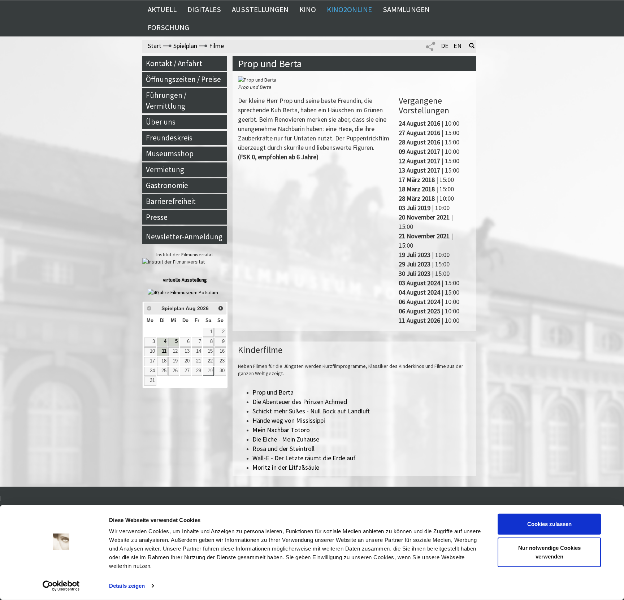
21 (198, 361)
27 (187, 370)
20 (187, 361)
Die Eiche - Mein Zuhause (285, 439)
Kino (307, 9)
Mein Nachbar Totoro (281, 430)
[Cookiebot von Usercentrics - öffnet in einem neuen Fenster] (61, 586)
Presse (157, 217)
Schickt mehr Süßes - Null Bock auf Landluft (311, 411)
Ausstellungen (260, 9)
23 (222, 361)
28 (198, 370)
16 (222, 351)
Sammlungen (406, 9)
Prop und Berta (273, 392)
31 (152, 380)
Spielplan (185, 46)
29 (210, 370)
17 (152, 361)
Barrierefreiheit (171, 201)
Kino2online (349, 9)
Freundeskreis (169, 138)
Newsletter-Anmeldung (184, 237)
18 (163, 361)
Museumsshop (170, 153)
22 (210, 361)
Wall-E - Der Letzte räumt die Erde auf (304, 458)
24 (152, 370)
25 (163, 370)
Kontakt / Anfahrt (174, 63)
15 (210, 351)
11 (164, 351)
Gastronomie (167, 185)
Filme (216, 46)
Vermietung (165, 169)
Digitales (204, 9)
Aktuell (162, 9)
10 (152, 351)
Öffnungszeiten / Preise (183, 79)
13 (187, 351)
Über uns (161, 122)
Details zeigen (127, 586)
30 (222, 370)
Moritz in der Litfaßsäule (285, 467)
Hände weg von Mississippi (288, 420)
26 (175, 370)
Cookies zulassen (549, 524)
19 (175, 361)
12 (175, 351)
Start (154, 46)
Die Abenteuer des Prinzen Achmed (299, 401)
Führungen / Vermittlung (166, 100)
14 (198, 351)
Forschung (168, 27)
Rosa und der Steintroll (283, 448)
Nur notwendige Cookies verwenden (549, 551)
